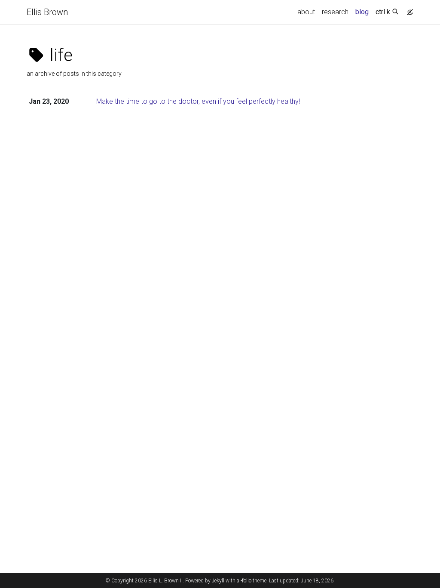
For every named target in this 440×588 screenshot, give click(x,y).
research (335, 12)
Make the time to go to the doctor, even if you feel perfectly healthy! (198, 101)
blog (362, 12)
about (306, 12)
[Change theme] (407, 9)
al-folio (244, 581)
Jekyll (218, 581)
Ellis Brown (47, 12)
